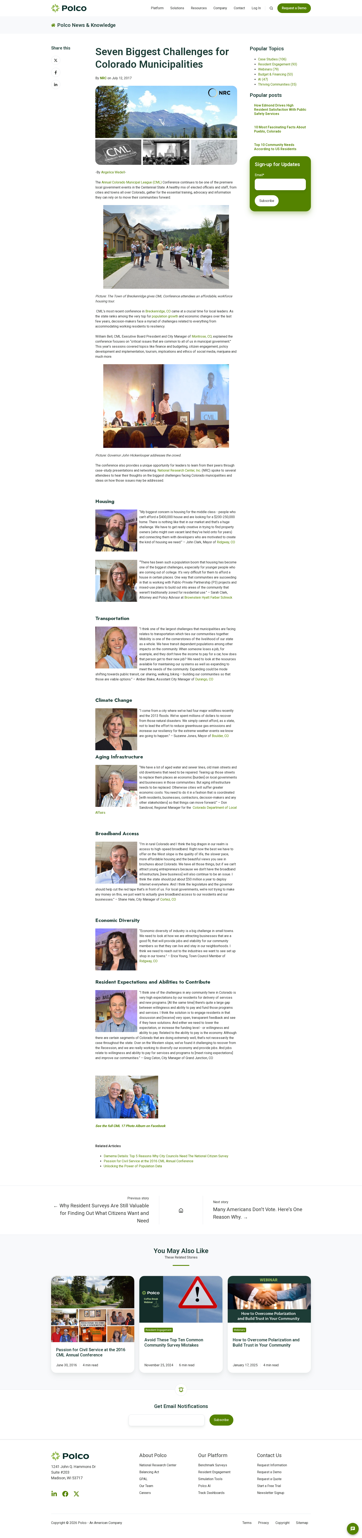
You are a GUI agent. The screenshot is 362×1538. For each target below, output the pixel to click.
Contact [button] (239, 8)
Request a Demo (269, 1472)
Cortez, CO (168, 899)
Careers (145, 1493)
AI (263, 79)
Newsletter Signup (270, 1493)
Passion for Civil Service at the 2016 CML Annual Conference (148, 1161)
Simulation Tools (210, 1479)
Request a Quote (269, 1479)
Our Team (146, 1486)
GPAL (143, 1479)
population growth (165, 316)
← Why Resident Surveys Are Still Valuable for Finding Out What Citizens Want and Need (101, 1213)
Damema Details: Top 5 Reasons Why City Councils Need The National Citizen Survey (166, 1156)
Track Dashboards (211, 1493)
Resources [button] (199, 8)
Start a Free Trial (269, 1486)
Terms (247, 1523)
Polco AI (204, 1486)
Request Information (272, 1465)
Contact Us (269, 1455)
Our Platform (213, 1455)
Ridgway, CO (226, 542)
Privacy (263, 1523)
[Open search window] (271, 8)
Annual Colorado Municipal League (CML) (132, 182)
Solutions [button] (177, 8)
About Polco (153, 1455)
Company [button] (220, 8)
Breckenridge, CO (158, 311)
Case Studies (272, 59)
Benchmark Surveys (212, 1465)
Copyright (282, 1523)
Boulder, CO (220, 736)
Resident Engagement (277, 64)
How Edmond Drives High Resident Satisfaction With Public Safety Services (280, 109)
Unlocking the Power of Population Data (133, 1166)
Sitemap (302, 1523)
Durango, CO (204, 679)
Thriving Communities (277, 84)
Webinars (268, 69)
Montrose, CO (202, 336)
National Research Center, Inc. (179, 470)
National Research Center (157, 1465)
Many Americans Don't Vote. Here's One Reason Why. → (257, 1213)
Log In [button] (256, 8)
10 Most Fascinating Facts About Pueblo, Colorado (280, 129)
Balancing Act (149, 1472)
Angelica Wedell (113, 172)
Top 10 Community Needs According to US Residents (275, 147)
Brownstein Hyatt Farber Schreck (208, 597)
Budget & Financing (275, 74)
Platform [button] (157, 8)
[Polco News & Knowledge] (181, 1210)
